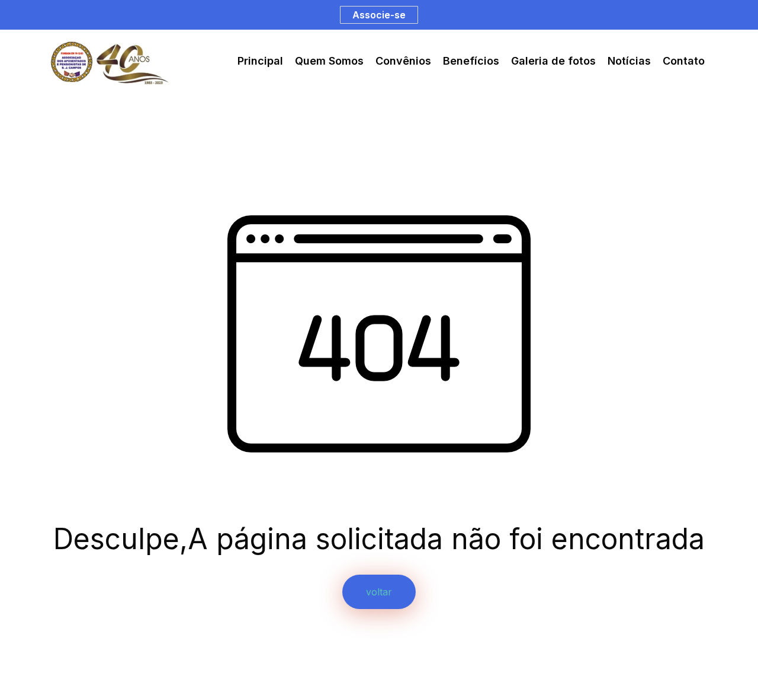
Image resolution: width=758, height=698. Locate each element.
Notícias (629, 61)
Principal (260, 61)
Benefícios (471, 61)
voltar (379, 592)
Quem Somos (329, 61)
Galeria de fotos (553, 61)
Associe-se (379, 15)
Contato (684, 61)
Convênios (403, 61)
